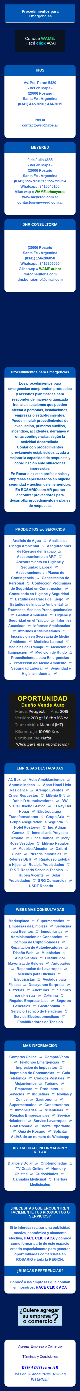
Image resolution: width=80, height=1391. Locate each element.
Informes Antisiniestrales (39, 631)
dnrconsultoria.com (40, 274)
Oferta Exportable (55, 1126)
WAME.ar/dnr (50, 269)
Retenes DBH (19, 859)
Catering (51, 995)
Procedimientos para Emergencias (40, 658)
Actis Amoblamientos (47, 779)
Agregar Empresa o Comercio (40, 1346)
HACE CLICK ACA (39, 1238)
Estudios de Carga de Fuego (39, 599)
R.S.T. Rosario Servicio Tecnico (36, 870)
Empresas (23, 1089)
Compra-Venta (57, 1057)
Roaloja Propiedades (46, 865)
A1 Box (14, 779)
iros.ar (40, 120)
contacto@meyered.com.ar (40, 202)
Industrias (40, 1094)
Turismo (51, 1083)
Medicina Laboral (48, 642)
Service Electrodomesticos (36, 1017)
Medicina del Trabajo (25, 647)
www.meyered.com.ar (40, 197)
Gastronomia (49, 1006)
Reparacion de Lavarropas (39, 969)
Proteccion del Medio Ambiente (40, 663)
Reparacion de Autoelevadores (36, 947)
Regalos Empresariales (28, 1001)
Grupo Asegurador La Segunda (36, 822)
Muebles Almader (33, 849)
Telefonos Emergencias (39, 1062)
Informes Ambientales (51, 626)
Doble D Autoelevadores (33, 801)
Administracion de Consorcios (36, 937)
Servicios (16, 1094)
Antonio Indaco (22, 785)
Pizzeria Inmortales (45, 854)
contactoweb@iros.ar (40, 125)
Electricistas (24, 979)
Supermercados (50, 921)
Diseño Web (23, 953)
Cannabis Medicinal (29, 1179)
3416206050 (50, 263)
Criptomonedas (54, 1163)
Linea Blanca (42, 838)
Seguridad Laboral (26, 668)
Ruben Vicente (31, 875)
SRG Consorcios (52, 881)
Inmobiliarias (51, 931)
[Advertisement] (41, 327)
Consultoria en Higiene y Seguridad (39, 594)
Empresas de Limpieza (28, 926)
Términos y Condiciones (40, 1356)
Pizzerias (16, 990)
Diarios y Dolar (20, 1163)
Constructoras (56, 1105)
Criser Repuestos (23, 795)
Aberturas (40, 990)
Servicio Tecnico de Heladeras (36, 1011)
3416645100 (50, 186)
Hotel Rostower (27, 827)
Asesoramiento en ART (36, 557)
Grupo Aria (55, 817)
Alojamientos (26, 958)
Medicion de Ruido (51, 652)
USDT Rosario (41, 886)
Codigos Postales (49, 1078)
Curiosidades (47, 1174)
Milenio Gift (55, 795)
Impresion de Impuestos (36, 1068)
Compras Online (23, 1057)
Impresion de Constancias (32, 1073)
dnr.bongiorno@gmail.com (40, 279)
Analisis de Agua (26, 541)
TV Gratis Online (29, 1169)
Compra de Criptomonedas (36, 942)
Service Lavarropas (50, 1121)
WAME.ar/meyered (50, 192)
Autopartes (60, 963)
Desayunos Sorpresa (46, 985)
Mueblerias (51, 953)
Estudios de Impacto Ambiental (36, 604)
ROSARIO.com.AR (40, 1367)
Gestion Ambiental (31, 615)
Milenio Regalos (55, 843)
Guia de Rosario (31, 1131)
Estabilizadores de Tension (40, 1022)
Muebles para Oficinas (36, 974)
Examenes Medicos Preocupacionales (40, 610)
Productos (49, 1089)
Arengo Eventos (49, 790)
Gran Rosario (21, 1126)
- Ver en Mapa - (40, 88)
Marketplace (19, 921)
